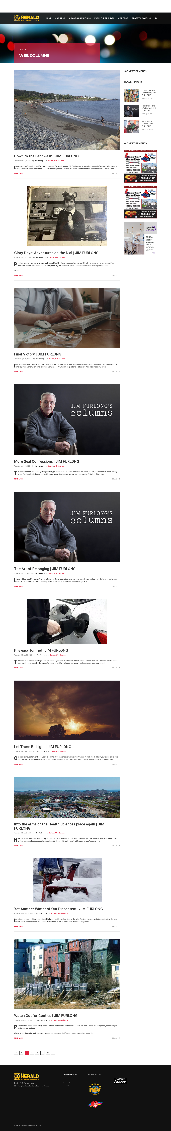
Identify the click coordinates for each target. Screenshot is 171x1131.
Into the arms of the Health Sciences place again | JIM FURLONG (59, 826)
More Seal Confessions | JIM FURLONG (46, 461)
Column (50, 161)
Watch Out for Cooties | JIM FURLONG (46, 1015)
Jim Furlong (38, 161)
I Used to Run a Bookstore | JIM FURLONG (149, 92)
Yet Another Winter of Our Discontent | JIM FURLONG (58, 909)
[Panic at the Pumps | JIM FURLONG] (131, 126)
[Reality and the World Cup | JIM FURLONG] (131, 111)
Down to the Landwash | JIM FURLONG (46, 156)
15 (48, 1053)
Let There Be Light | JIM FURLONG (42, 746)
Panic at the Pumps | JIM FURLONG (147, 123)
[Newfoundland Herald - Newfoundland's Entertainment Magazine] (28, 17)
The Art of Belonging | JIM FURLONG (45, 569)
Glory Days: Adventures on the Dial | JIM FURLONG (56, 253)
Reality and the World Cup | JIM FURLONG (149, 108)
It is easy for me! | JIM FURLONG (41, 650)
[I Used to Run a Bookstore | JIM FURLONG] (131, 95)
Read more (18, 174)
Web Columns (59, 161)
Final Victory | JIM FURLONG (37, 354)
